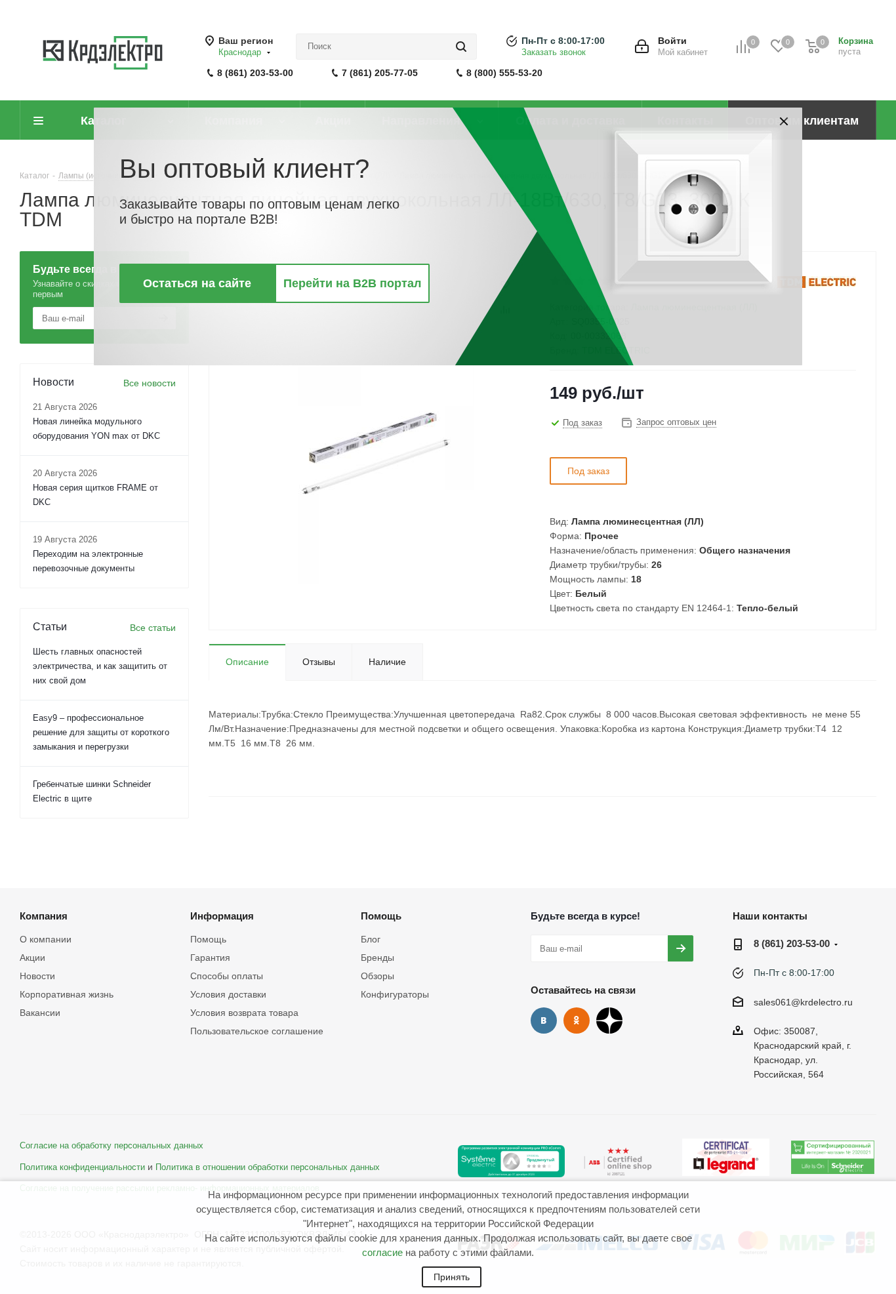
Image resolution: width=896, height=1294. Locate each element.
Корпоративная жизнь (66, 994)
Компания (44, 915)
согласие (382, 1252)
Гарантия (210, 957)
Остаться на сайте (197, 283)
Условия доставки (228, 994)
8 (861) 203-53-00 (255, 73)
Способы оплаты (226, 976)
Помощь (208, 939)
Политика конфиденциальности (82, 1167)
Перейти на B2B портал (352, 283)
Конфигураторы (395, 994)
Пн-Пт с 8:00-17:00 (563, 40)
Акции (32, 957)
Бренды (377, 957)
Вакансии (40, 1012)
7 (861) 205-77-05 (380, 73)
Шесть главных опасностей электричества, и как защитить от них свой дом (100, 666)
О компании (45, 939)
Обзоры (377, 976)
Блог (370, 939)
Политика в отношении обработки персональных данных (267, 1167)
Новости (37, 976)
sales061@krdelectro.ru (803, 1002)
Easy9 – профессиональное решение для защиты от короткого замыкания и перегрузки (101, 732)
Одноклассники (576, 1020)
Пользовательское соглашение (256, 1031)
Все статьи (153, 627)
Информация (222, 915)
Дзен (609, 1020)
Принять (452, 1277)
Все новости (149, 383)
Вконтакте (544, 1020)
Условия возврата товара (244, 1012)
